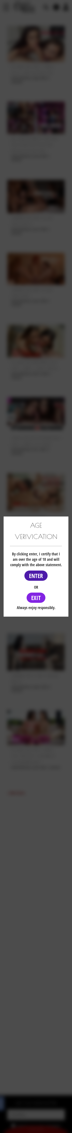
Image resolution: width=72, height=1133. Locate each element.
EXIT (36, 598)
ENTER (36, 576)
